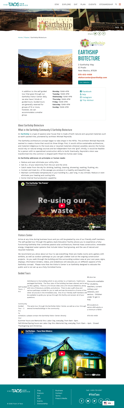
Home (20, 37)
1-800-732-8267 (96, 390)
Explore (66, 4)
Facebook (86, 91)
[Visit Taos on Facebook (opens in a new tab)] (81, 403)
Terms (57, 396)
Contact (58, 393)
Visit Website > (84, 82)
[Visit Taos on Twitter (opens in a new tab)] (94, 403)
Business (59, 390)
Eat (75, 4)
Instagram (87, 97)
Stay (57, 4)
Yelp (83, 94)
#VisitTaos (100, 394)
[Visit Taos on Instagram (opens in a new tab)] (100, 403)
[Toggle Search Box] (116, 4)
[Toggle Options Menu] (120, 4)
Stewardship (106, 4)
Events (92, 4)
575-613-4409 (85, 74)
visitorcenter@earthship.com (92, 77)
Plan (83, 4)
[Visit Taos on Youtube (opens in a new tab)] (88, 403)
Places (26, 37)
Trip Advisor (88, 100)
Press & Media (61, 398)
